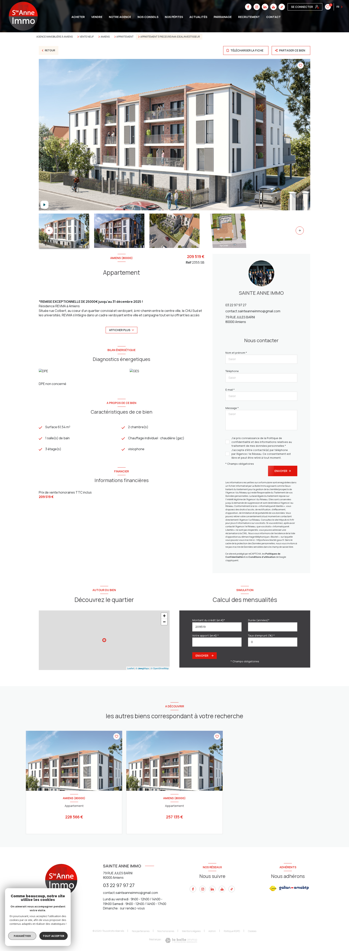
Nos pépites (174, 17)
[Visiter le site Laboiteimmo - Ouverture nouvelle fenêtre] (181, 940)
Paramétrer (22, 936)
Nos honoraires (165, 931)
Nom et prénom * (236, 352)
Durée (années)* (258, 620)
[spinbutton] (272, 642)
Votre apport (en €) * (205, 635)
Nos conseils (148, 17)
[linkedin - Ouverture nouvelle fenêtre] (212, 889)
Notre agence (120, 17)
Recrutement (249, 17)
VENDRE (96, 17)
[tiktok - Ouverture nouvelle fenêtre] (282, 7)
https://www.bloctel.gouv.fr (270, 539)
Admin (212, 931)
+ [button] (164, 615)
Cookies (252, 931)
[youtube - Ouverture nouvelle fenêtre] (222, 889)
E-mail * (230, 389)
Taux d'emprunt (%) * (261, 635)
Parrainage (223, 17)
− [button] (164, 621)
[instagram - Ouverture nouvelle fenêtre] (202, 889)
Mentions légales (191, 931)
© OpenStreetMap (160, 668)
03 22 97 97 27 (235, 305)
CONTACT (273, 17)
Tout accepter (53, 936)
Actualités (198, 17)
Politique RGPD (232, 931)
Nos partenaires (140, 931)
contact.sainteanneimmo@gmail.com (252, 311)
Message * (232, 408)
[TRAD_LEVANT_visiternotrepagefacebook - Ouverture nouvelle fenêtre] (193, 889)
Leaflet (130, 668)
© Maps (142, 668)
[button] (300, 230)
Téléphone (232, 371)
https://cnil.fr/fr (286, 519)
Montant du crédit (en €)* (208, 620)
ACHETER (78, 17)
